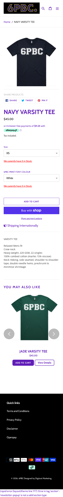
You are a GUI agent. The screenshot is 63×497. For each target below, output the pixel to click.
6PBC (21, 478)
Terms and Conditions (18, 411)
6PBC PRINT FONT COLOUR (17, 171)
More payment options (31, 218)
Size (6, 147)
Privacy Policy (14, 419)
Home (7, 21)
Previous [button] (9, 334)
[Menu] (57, 8)
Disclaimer (12, 428)
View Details (44, 362)
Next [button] (54, 334)
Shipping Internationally (22, 225)
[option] (31, 61)
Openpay (12, 437)
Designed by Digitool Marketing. (38, 478)
